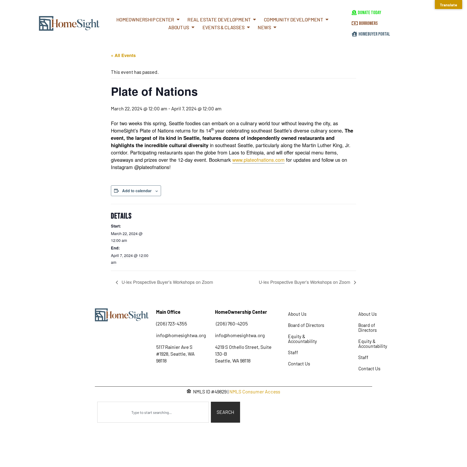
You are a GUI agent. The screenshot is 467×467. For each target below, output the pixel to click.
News (264, 27)
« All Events (123, 55)
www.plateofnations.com (258, 159)
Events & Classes (223, 27)
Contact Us (299, 363)
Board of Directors (306, 325)
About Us (178, 27)
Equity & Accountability (302, 339)
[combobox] (153, 412)
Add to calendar (137, 190)
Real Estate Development (219, 19)
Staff (293, 352)
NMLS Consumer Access (254, 391)
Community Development (293, 19)
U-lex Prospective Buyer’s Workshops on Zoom (166, 282)
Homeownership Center (145, 19)
